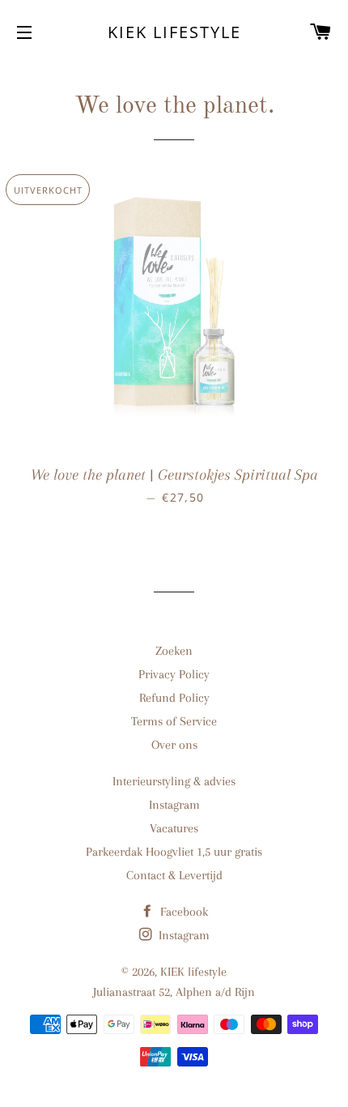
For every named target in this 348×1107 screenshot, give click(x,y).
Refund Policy (174, 697)
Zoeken (174, 650)
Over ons (174, 744)
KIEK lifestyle (174, 32)
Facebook (182, 911)
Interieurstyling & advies (174, 781)
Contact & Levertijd (174, 875)
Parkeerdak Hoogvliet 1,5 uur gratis (174, 851)
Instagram (174, 804)
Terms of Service (174, 721)
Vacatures (174, 828)
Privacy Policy (174, 674)
